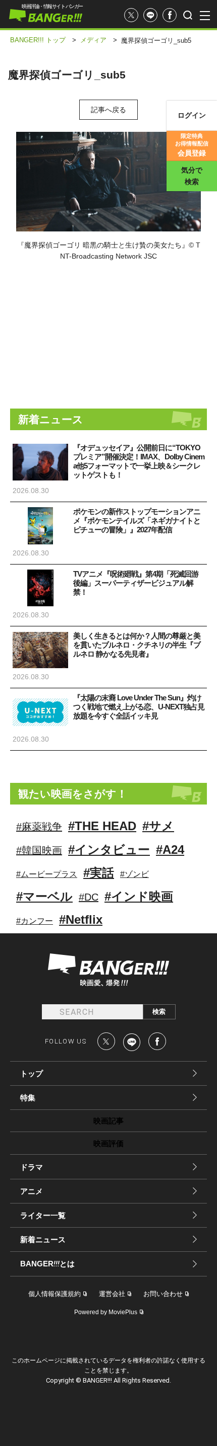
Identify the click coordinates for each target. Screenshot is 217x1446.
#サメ (158, 826)
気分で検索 (191, 176)
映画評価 (108, 1143)
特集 (27, 1097)
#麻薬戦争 (39, 826)
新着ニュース (43, 1239)
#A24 (170, 849)
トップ (31, 1073)
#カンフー (34, 921)
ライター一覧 (43, 1215)
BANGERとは (47, 1263)
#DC (88, 897)
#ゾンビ (134, 874)
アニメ (31, 1191)
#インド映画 (138, 896)
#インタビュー (109, 849)
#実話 (98, 872)
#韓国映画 (39, 850)
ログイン (192, 115)
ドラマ (31, 1167)
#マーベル (44, 896)
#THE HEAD (102, 826)
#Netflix (80, 919)
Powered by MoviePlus (105, 1312)
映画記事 (108, 1120)
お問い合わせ (163, 1294)
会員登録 (191, 145)
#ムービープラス (46, 874)
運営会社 (112, 1294)
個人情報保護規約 (54, 1294)
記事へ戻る (108, 110)
